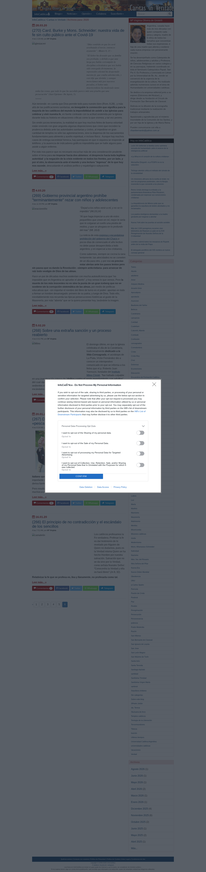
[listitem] (103, 426)
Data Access (103, 487)
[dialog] (103, 436)
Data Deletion (85, 487)
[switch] (140, 433)
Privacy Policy (120, 487)
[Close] (155, 385)
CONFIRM (81, 476)
